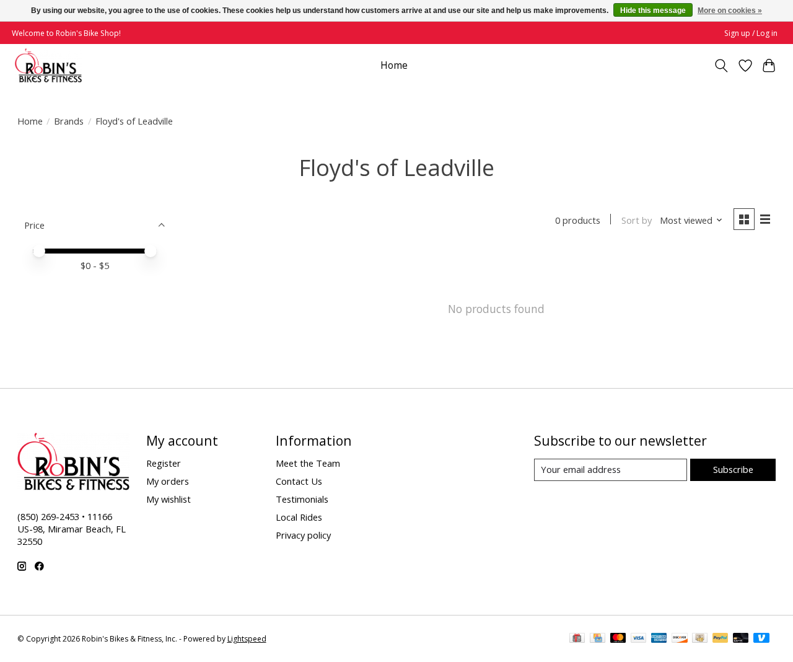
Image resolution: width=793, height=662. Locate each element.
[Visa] (639, 639)
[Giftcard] (577, 639)
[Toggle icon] (721, 66)
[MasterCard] (618, 639)
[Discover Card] (680, 639)
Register (163, 463)
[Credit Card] (597, 639)
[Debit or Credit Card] (741, 639)
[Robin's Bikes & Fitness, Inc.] (48, 65)
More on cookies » (730, 10)
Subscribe (733, 469)
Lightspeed (246, 638)
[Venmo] (761, 639)
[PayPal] (720, 639)
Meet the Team (308, 463)
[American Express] (659, 639)
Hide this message (653, 10)
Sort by (636, 220)
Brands (69, 121)
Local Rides (299, 517)
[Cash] (700, 639)
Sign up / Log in (751, 33)
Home (394, 65)
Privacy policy (303, 535)
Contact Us (299, 481)
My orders (167, 481)
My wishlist (168, 499)
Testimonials (302, 499)
